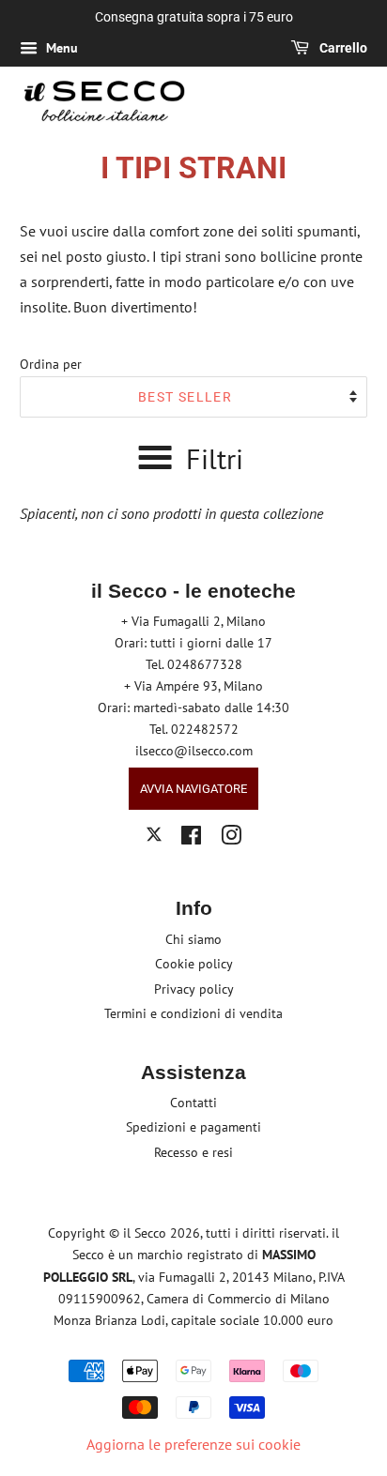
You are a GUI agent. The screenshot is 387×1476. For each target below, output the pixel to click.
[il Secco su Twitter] (154, 837)
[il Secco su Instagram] (231, 838)
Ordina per (51, 364)
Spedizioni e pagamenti (193, 1126)
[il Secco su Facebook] (191, 838)
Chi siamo (193, 939)
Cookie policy (194, 963)
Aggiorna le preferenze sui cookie (193, 1444)
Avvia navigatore (193, 789)
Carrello (342, 47)
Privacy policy (194, 989)
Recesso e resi (193, 1152)
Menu (60, 47)
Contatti (193, 1102)
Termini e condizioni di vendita (193, 1013)
